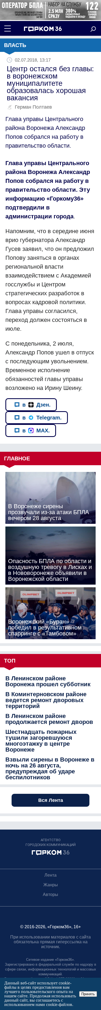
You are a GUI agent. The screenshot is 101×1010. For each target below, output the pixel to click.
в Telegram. (42, 418)
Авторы (50, 894)
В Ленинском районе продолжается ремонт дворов (49, 719)
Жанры (50, 885)
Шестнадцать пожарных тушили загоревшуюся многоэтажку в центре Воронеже (40, 741)
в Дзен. (36, 405)
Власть (15, 45)
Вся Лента (50, 800)
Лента (50, 875)
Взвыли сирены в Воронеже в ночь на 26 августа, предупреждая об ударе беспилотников (50, 768)
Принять (88, 994)
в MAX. (36, 430)
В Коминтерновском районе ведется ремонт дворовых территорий (45, 700)
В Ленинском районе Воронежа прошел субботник (47, 681)
